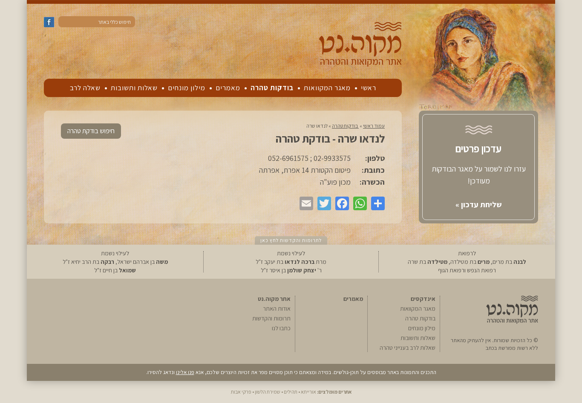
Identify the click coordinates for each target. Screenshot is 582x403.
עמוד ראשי (374, 126)
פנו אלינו (185, 372)
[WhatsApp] (358, 203)
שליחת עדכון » (478, 204)
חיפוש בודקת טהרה (91, 130)
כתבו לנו (281, 328)
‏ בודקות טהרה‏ (345, 126)
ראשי (368, 87)
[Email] (304, 203)
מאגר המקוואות (327, 87)
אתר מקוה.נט (274, 299)
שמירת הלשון (267, 392)
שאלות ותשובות (134, 87)
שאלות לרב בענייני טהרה (407, 348)
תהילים (290, 392)
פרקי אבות (241, 392)
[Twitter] (322, 203)
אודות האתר (277, 309)
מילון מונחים (186, 87)
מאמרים (228, 87)
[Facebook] (340, 203)
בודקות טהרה (272, 87)
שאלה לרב (85, 87)
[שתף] (376, 203)
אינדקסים (423, 299)
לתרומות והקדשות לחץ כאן (291, 240)
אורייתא (308, 392)
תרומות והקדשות (271, 318)
